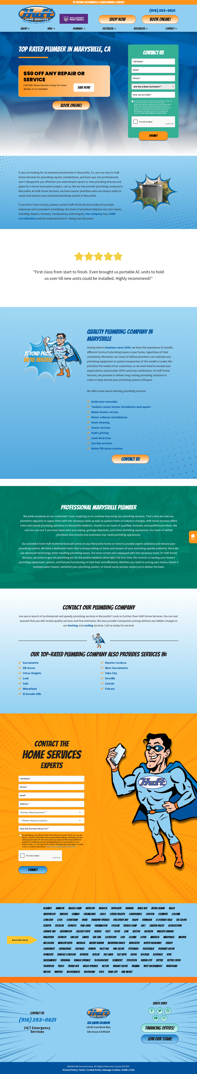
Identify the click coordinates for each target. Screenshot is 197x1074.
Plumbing (77, 28)
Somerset (117, 960)
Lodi (25, 678)
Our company (94, 214)
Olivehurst (49, 948)
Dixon (135, 919)
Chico (103, 914)
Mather (182, 937)
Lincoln (109, 683)
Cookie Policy (94, 1069)
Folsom (110, 688)
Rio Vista (121, 954)
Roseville (158, 954)
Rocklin (145, 954)
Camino (75, 914)
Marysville (168, 937)
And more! (126, 971)
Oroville (110, 678)
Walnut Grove (120, 966)
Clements (163, 914)
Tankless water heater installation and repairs (121, 407)
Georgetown (175, 925)
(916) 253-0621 (162, 10)
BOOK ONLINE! (71, 105)
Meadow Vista (65, 943)
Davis (84, 919)
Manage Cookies (111, 1069)
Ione (126, 931)
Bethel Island (158, 908)
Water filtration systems (107, 448)
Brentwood (49, 914)
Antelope (90, 908)
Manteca (154, 937)
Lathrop (62, 937)
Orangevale (65, 948)
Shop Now (117, 19)
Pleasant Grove (166, 948)
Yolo (101, 971)
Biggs (172, 908)
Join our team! (160, 1038)
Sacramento (31, 662)
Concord (48, 919)
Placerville (148, 948)
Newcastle (134, 943)
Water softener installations (109, 417)
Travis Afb (73, 966)
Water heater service (104, 412)
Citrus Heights (32, 673)
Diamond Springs (100, 919)
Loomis (132, 937)
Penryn (91, 948)
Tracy (61, 966)
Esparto (72, 925)
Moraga (80, 943)
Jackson (148, 931)
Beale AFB (142, 908)
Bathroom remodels (104, 401)
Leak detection (101, 438)
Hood (117, 931)
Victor (105, 966)
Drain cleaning (100, 422)
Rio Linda (108, 954)
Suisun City (146, 960)
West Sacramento (116, 668)
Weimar (135, 966)
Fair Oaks (85, 925)
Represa (84, 954)
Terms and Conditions (147, 113)
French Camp (130, 925)
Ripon (134, 954)
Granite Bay (49, 931)
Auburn (129, 908)
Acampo (47, 908)
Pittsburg (133, 948)
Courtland (72, 919)
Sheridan (65, 960)
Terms (82, 1069)
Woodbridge (73, 971)
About (24, 28)
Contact (169, 28)
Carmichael (90, 914)
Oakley (168, 943)
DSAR (124, 1069)
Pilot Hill (104, 948)
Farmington (101, 925)
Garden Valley (156, 925)
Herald (97, 931)
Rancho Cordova (115, 662)
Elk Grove (29, 668)
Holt (107, 931)
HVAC (49, 28)
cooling (88, 625)
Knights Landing (165, 931)
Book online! (160, 19)
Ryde (169, 954)
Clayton (150, 914)
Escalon (59, 925)
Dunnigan (147, 919)
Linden (85, 937)
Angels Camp (74, 908)
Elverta (47, 925)
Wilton (46, 971)
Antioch (103, 908)
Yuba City (111, 673)
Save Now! (84, 87)
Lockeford (110, 937)
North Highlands (152, 943)
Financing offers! (159, 1028)
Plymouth (48, 954)
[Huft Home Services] (36, 15)
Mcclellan (48, 943)
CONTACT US (130, 459)
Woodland (89, 971)
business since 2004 (118, 347)
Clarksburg (135, 914)
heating (73, 625)
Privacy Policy (161, 113)
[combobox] (153, 86)
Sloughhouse (101, 960)
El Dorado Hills (32, 694)
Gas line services (101, 443)
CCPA (131, 1069)
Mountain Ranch (116, 943)
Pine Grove (118, 948)
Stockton (131, 960)
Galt (25, 683)
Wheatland (30, 688)
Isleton (136, 931)
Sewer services (100, 427)
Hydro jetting (100, 433)
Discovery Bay (120, 919)
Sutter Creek (174, 960)
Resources (139, 28)
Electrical (108, 28)
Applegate (116, 908)
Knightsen (48, 937)
